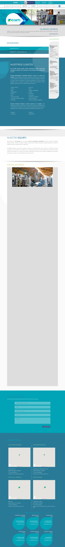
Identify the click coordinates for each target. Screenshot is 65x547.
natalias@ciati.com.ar (48, 524)
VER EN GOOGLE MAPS (12, 498)
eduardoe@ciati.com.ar (33, 540)
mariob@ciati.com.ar (48, 540)
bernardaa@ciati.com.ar (19, 540)
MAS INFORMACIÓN (53, 33)
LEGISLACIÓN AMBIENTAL (44, 2)
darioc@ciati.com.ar (20, 524)
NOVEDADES (54, 39)
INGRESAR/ (31, 2)
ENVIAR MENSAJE (46, 426)
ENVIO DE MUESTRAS (38, 2)
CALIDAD (21, 2)
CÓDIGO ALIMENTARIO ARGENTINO (50, 2)
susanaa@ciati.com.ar (34, 524)
